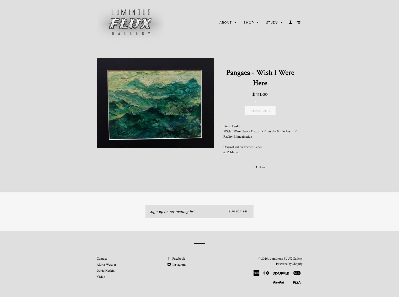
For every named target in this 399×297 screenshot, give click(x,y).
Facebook (178, 258)
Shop (249, 23)
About (226, 23)
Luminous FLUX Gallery (286, 258)
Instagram (179, 264)
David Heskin (106, 271)
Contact (102, 258)
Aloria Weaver (106, 264)
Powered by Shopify (289, 264)
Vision (101, 277)
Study (272, 23)
